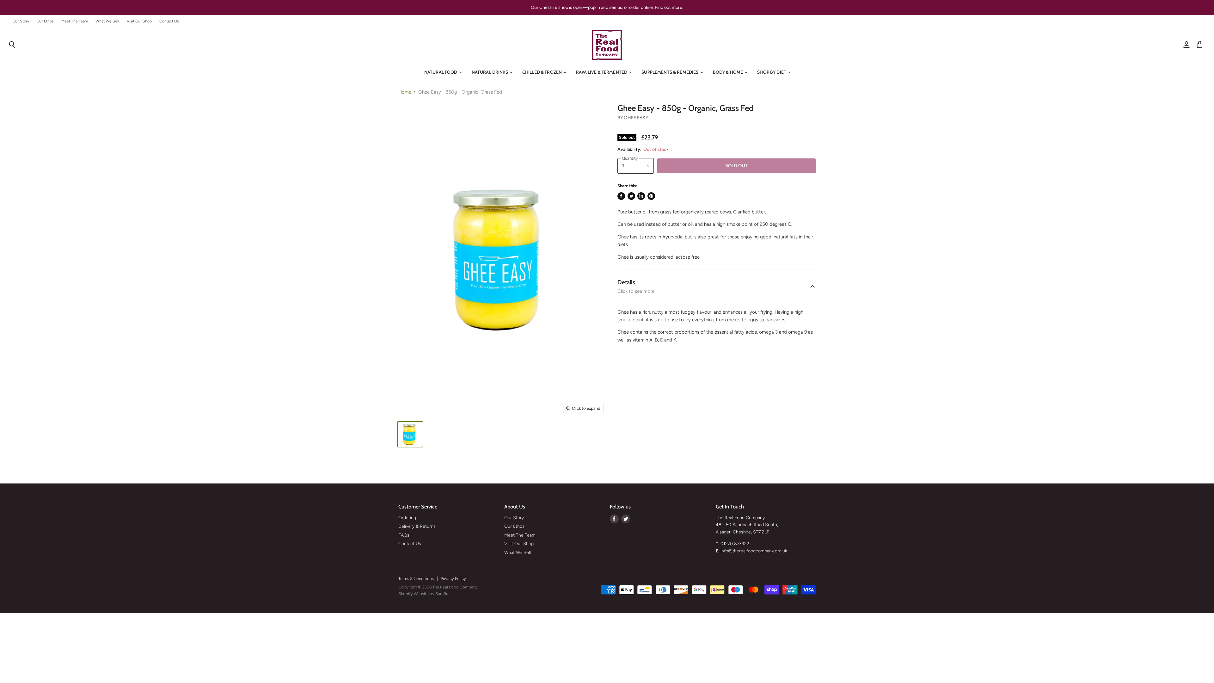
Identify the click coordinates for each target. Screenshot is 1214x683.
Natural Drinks (490, 72)
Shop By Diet (772, 72)
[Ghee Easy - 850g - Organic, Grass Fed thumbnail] (410, 434)
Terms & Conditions (416, 578)
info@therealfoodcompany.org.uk (753, 551)
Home (404, 92)
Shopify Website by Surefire (424, 593)
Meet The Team (74, 21)
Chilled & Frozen (542, 72)
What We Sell (107, 21)
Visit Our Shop (139, 21)
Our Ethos (45, 21)
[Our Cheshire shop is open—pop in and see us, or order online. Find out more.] (607, 8)
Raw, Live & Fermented (602, 72)
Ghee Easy (636, 117)
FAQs (403, 535)
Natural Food (441, 72)
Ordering (407, 517)
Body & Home (728, 72)
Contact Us (169, 21)
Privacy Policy (453, 578)
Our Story (21, 21)
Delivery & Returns (417, 526)
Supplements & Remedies (670, 72)
